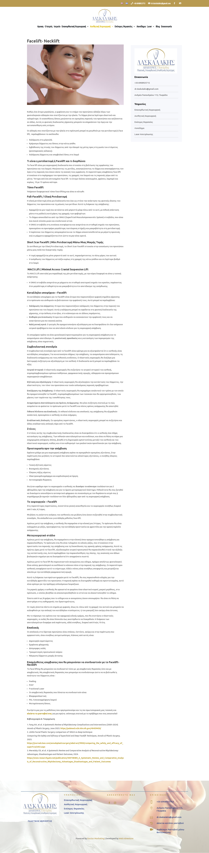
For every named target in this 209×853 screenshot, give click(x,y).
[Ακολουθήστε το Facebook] (109, 803)
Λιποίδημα (141, 26)
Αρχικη (40, 26)
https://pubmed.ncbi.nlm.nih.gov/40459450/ (80, 728)
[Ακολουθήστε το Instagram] (115, 803)
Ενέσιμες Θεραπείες (124, 26)
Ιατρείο (57, 26)
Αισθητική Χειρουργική (100, 26)
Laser (149, 26)
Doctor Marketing (95, 838)
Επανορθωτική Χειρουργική (74, 26)
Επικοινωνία (166, 26)
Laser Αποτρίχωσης (143, 134)
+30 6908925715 (142, 83)
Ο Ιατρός (49, 26)
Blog (158, 26)
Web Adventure (126, 838)
